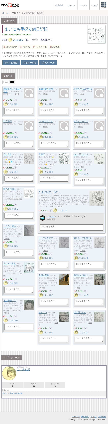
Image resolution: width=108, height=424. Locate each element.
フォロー (12, 385)
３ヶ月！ (7, 154)
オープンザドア (46, 238)
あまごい (43, 312)
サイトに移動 (11, 62)
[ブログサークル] (10, 5)
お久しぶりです (81, 121)
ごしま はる (18, 40)
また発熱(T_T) (9, 300)
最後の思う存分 (46, 88)
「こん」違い (9, 226)
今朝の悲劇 (44, 275)
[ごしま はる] (5, 104)
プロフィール (47, 62)
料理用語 (7, 121)
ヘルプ (93, 416)
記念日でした (80, 312)
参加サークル (55, 385)
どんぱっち (51, 216)
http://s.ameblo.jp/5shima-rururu (16, 34)
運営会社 (102, 416)
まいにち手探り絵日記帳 (26, 29)
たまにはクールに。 (50, 192)
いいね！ (10, 100)
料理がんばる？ (81, 275)
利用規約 (85, 416)
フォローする (29, 62)
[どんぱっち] (42, 218)
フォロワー (33, 385)
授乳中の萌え (9, 189)
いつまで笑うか (46, 121)
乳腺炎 (42, 154)
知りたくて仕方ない (83, 238)
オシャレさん (9, 263)
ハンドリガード (81, 154)
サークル (76, 416)
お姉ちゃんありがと (83, 88)
